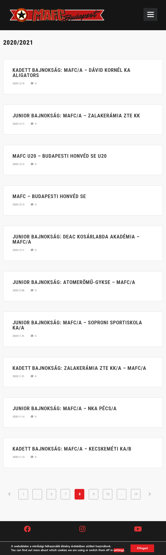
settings (119, 550)
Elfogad (142, 548)
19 (135, 494)
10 (107, 494)
